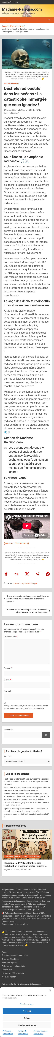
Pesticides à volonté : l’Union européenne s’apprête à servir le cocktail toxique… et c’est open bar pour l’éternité (26, 782)
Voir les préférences (27, 1025)
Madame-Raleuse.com (22, 9)
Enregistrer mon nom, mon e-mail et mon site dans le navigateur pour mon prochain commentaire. (26, 707)
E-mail (7, 680)
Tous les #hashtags (10, 959)
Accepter (27, 1011)
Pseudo (7, 668)
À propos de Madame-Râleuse (15, 955)
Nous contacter (9, 977)
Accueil (5, 952)
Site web (7, 691)
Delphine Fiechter (11, 113)
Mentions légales (9, 962)
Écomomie (9, 857)
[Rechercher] (46, 735)
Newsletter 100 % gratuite (13, 973)
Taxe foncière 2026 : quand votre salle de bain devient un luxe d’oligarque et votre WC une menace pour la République (26, 802)
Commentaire (10, 636)
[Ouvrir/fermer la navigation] (5, 20)
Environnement (11, 83)
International (18, 583)
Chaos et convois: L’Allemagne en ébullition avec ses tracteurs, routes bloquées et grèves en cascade (28, 599)
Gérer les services (26, 1004)
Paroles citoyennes (15, 825)
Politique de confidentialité (13, 966)
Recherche (8, 729)
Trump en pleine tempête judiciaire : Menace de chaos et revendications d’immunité (26, 611)
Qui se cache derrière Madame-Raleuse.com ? (22, 984)
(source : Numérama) (16, 543)
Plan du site (7, 970)
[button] (50, 990)
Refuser (27, 1018)
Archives (8, 756)
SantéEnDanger (30, 583)
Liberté (18, 857)
